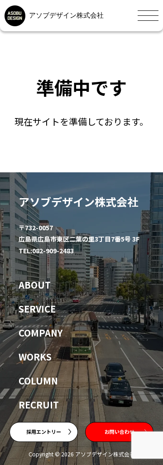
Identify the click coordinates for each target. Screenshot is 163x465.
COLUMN (38, 380)
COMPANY (40, 332)
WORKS (35, 356)
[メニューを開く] (148, 15)
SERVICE (37, 308)
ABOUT (35, 284)
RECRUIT (39, 404)
